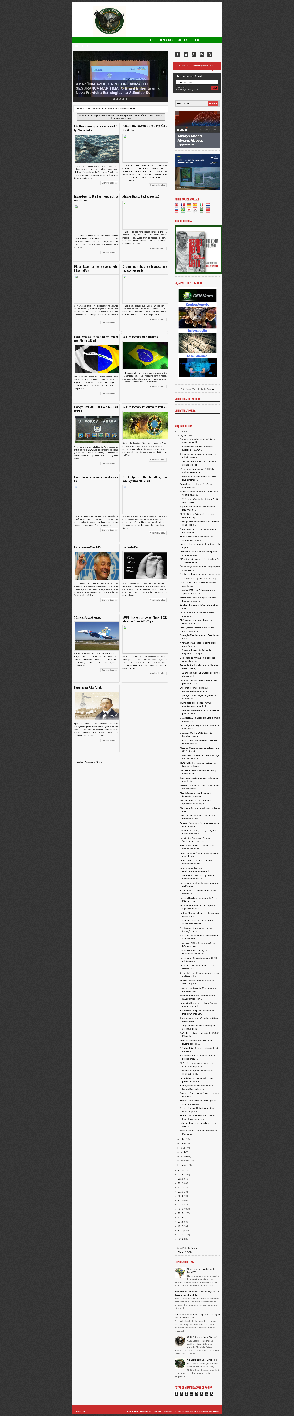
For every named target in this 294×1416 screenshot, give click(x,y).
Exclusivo (182, 40)
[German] (190, 206)
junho (184, 1143)
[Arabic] (202, 211)
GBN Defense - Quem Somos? (202, 1337)
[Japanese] (190, 211)
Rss (202, 54)
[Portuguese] (184, 211)
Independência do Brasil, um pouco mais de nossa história (96, 198)
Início (152, 40)
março (184, 1156)
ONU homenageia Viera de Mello (88, 547)
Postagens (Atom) (93, 762)
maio (183, 1148)
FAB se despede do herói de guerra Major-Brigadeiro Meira (96, 268)
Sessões (196, 40)
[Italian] (202, 206)
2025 (180, 1170)
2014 (180, 1217)
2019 (180, 1196)
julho (183, 1139)
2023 (180, 1179)
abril (183, 1152)
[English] (177, 206)
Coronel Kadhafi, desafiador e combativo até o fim (96, 479)
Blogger (210, 389)
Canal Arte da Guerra (187, 1248)
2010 (180, 1234)
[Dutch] (209, 206)
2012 (180, 1226)
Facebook (177, 54)
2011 (180, 1230)
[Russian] (177, 211)
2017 (180, 1204)
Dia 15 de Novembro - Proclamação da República (144, 407)
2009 (180, 1239)
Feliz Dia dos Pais (130, 547)
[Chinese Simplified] (209, 211)
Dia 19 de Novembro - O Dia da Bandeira (140, 337)
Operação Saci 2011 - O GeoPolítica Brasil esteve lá (96, 408)
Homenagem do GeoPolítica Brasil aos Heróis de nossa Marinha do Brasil (96, 338)
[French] (184, 206)
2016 (180, 1209)
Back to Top (80, 1411)
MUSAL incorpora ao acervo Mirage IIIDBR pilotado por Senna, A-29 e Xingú (145, 619)
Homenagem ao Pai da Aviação (88, 687)
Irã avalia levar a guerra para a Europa (199, 578)
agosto (184, 435)
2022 (180, 1183)
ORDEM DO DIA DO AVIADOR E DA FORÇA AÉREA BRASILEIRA (145, 128)
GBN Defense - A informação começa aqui (144, 1411)
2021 (180, 1187)
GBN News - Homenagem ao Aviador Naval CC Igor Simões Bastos (96, 128)
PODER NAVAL (184, 1252)
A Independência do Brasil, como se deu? (141, 196)
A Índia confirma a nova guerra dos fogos (200, 574)
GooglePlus (194, 54)
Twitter (186, 54)
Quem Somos (166, 40)
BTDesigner (197, 1411)
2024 (180, 1174)
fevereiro (185, 1160)
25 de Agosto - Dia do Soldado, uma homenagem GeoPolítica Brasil (145, 479)
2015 (180, 1213)
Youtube (209, 54)
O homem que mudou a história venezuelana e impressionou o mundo (145, 268)
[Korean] (196, 211)
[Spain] (196, 206)
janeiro (184, 1165)
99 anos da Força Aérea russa (87, 617)
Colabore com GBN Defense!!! (202, 1360)
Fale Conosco (81, 46)
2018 (180, 1200)
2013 (180, 1222)
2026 (180, 431)
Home (80, 108)
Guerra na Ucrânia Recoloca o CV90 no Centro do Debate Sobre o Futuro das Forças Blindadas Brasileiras (119, 88)
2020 (180, 1192)
